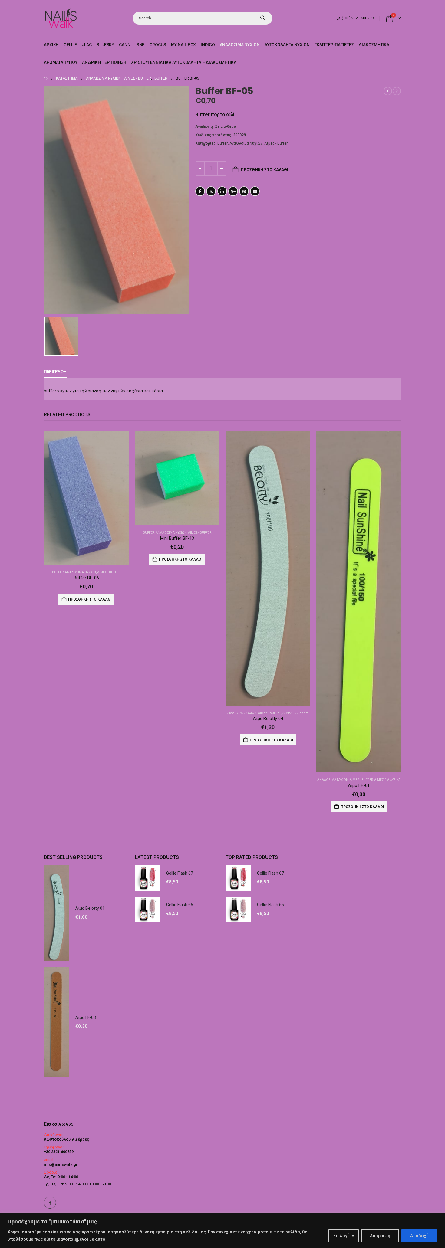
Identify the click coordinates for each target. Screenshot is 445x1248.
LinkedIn (222, 191)
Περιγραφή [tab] (55, 371)
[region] (222, 1230)
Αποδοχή (419, 1235)
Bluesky (105, 44)
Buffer (222, 143)
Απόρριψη (380, 1235)
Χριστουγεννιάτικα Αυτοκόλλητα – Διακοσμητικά (183, 62)
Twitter (211, 191)
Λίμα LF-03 (85, 1017)
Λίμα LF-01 (359, 785)
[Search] (262, 18)
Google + (233, 191)
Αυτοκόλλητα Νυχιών (287, 44)
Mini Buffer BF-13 (177, 538)
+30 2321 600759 (59, 1151)
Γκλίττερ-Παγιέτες (334, 44)
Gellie (70, 44)
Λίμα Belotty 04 (268, 718)
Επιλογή (341, 1235)
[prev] (388, 91)
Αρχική (51, 44)
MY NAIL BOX (183, 44)
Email (255, 191)
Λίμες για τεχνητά (297, 713)
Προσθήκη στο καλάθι (264, 169)
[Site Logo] (60, 18)
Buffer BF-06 (86, 578)
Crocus (158, 44)
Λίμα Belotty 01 (90, 908)
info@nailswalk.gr (61, 1164)
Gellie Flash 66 (179, 904)
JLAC (87, 44)
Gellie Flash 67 (179, 873)
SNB (141, 44)
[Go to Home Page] (46, 78)
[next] (397, 91)
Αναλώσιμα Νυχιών (240, 44)
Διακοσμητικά (373, 44)
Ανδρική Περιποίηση (104, 62)
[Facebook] (50, 1203)
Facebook (200, 191)
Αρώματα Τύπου (60, 62)
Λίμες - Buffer (276, 143)
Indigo (208, 44)
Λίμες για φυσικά (387, 779)
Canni (125, 44)
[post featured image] (86, 498)
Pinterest (244, 191)
